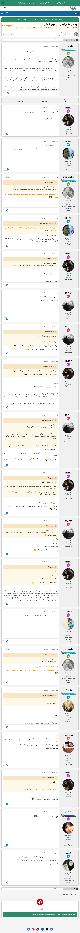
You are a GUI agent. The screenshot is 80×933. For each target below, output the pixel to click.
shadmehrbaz (65, 33)
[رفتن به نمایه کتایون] (68, 865)
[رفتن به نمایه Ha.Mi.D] (68, 120)
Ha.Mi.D (68, 107)
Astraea (68, 611)
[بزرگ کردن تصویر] (30, 52)
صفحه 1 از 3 (56, 40)
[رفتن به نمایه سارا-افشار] (68, 828)
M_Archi (68, 293)
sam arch (69, 735)
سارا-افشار (68, 812)
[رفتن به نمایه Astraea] (68, 624)
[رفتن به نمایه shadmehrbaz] (76, 34)
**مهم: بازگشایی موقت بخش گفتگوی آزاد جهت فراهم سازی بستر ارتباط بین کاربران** (41, 3)
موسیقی (60, 35)
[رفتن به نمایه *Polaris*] (68, 706)
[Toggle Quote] (55, 182)
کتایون (68, 853)
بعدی (67, 40)
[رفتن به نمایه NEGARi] (68, 154)
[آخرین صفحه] (64, 40)
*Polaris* (69, 690)
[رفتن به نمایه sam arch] (68, 747)
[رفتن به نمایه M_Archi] (68, 305)
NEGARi (68, 141)
